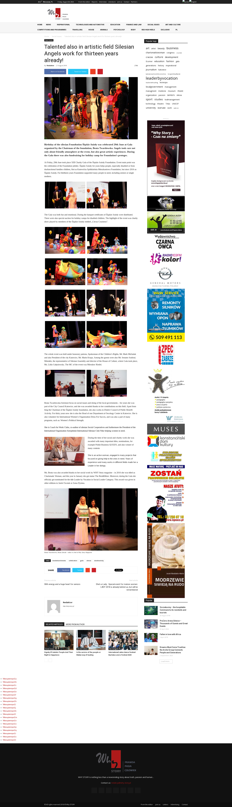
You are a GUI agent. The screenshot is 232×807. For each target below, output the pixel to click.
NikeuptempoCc (9, 685)
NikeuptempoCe (10, 692)
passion (162, 95)
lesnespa (163, 82)
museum (172, 91)
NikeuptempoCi (9, 704)
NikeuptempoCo (10, 724)
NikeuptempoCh (10, 701)
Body (133, 30)
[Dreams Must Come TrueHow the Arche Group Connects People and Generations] (151, 650)
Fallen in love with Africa (170, 634)
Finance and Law (134, 24)
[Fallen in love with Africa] (151, 637)
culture (159, 57)
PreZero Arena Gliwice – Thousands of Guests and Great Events (174, 623)
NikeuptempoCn (10, 720)
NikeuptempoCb (10, 682)
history (161, 65)
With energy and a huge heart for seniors (62, 584)
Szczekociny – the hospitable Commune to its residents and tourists (173, 610)
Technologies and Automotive (90, 24)
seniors (171, 95)
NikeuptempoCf (9, 695)
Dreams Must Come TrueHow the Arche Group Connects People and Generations (172, 650)
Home (39, 24)
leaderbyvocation (162, 78)
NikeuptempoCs (9, 737)
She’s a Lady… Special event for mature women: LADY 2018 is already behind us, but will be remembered (117, 587)
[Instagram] (162, 2)
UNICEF (175, 103)
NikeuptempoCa (10, 679)
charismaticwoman (155, 52)
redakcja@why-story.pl (121, 783)
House (91, 30)
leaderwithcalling (152, 83)
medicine (162, 91)
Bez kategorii (113, 649)
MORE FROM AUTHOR (75, 624)
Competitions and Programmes (51, 30)
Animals (104, 30)
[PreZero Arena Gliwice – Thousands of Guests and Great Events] (151, 624)
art (147, 48)
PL (177, 30)
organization (151, 95)
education (159, 61)
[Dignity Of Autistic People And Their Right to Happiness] (59, 640)
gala (82, 561)
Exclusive (165, 30)
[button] (193, 25)
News (48, 24)
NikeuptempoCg (10, 698)
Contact (126, 2)
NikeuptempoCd (10, 688)
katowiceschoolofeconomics (156, 74)
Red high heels (148, 30)
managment (151, 91)
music (180, 91)
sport (149, 99)
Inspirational (63, 24)
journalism (151, 69)
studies (158, 99)
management (170, 87)
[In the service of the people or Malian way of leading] (91, 640)
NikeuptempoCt (9, 740)
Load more (165, 661)
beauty (161, 48)
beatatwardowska (59, 561)
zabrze (176, 108)
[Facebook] (154, 2)
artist (153, 48)
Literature (112, 2)
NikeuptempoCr (9, 733)
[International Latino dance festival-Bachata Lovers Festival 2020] (123, 640)
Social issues (153, 24)
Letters (165, 804)
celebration (73, 561)
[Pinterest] (171, 2)
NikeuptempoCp (10, 727)
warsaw (162, 107)
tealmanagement (172, 99)
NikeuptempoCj (9, 708)
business (172, 48)
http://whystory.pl (68, 606)
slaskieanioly (99, 561)
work (169, 108)
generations (151, 65)
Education (115, 24)
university (151, 107)
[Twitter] (176, 2)
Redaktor (50, 65)
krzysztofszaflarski (174, 74)
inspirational (171, 65)
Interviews (103, 2)
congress (171, 52)
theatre (160, 103)
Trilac (168, 103)
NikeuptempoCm (10, 717)
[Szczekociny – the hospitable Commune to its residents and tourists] (151, 610)
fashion (170, 61)
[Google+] (158, 2)
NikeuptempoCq (10, 730)
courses (179, 53)
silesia (88, 561)
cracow (149, 57)
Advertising (175, 804)
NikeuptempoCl (9, 714)
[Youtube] (180, 2)
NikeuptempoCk (9, 711)
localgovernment (154, 86)
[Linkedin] (167, 2)
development (171, 57)
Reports (94, 2)
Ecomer (149, 61)
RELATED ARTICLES (54, 624)
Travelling (77, 30)
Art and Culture (173, 24)
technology (150, 103)
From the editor (84, 2)
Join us (119, 2)
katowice (162, 69)
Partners (134, 2)
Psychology (119, 30)
